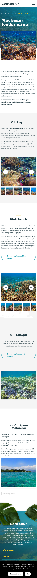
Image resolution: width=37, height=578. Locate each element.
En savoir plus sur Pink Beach (16, 257)
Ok (28, 574)
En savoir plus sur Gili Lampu (16, 355)
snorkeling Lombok (9, 494)
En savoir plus (15, 574)
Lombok (9, 4)
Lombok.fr (4, 14)
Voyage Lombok (12, 14)
